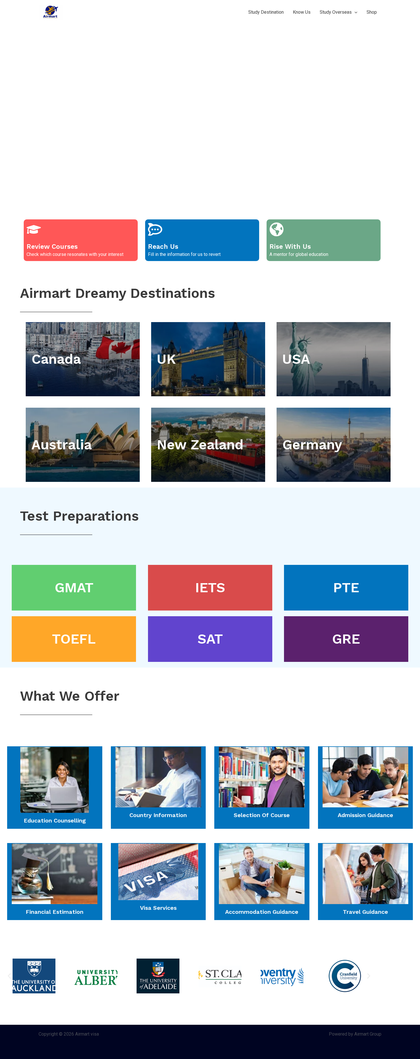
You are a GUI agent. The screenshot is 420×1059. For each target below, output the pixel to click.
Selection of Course (262, 815)
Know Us (302, 12)
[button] (9, 976)
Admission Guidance (365, 815)
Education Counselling (55, 820)
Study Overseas (336, 12)
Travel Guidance (365, 911)
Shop (372, 12)
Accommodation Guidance (261, 911)
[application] (354, 12)
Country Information (158, 815)
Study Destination (266, 12)
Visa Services (158, 907)
